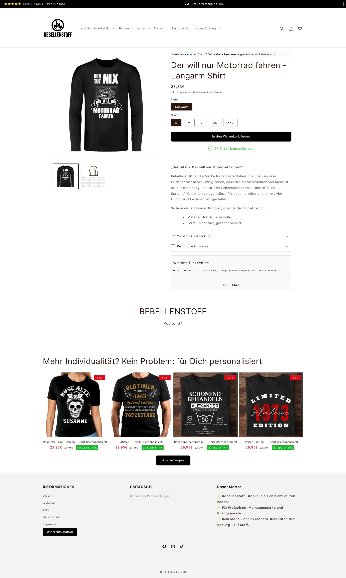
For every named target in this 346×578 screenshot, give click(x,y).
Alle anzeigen (173, 460)
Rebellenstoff (178, 572)
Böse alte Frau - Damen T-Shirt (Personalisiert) (75, 442)
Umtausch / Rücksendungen (150, 496)
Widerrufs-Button (60, 532)
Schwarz (181, 106)
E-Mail (233, 285)
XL (215, 122)
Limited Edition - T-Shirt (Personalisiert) (271, 442)
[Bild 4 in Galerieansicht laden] (93, 176)
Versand (219, 92)
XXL (230, 122)
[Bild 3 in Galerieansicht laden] (65, 176)
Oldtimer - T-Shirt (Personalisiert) (140, 442)
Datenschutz (52, 517)
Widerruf (49, 503)
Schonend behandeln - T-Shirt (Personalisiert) (205, 442)
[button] (97, 28)
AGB (46, 510)
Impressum (50, 524)
